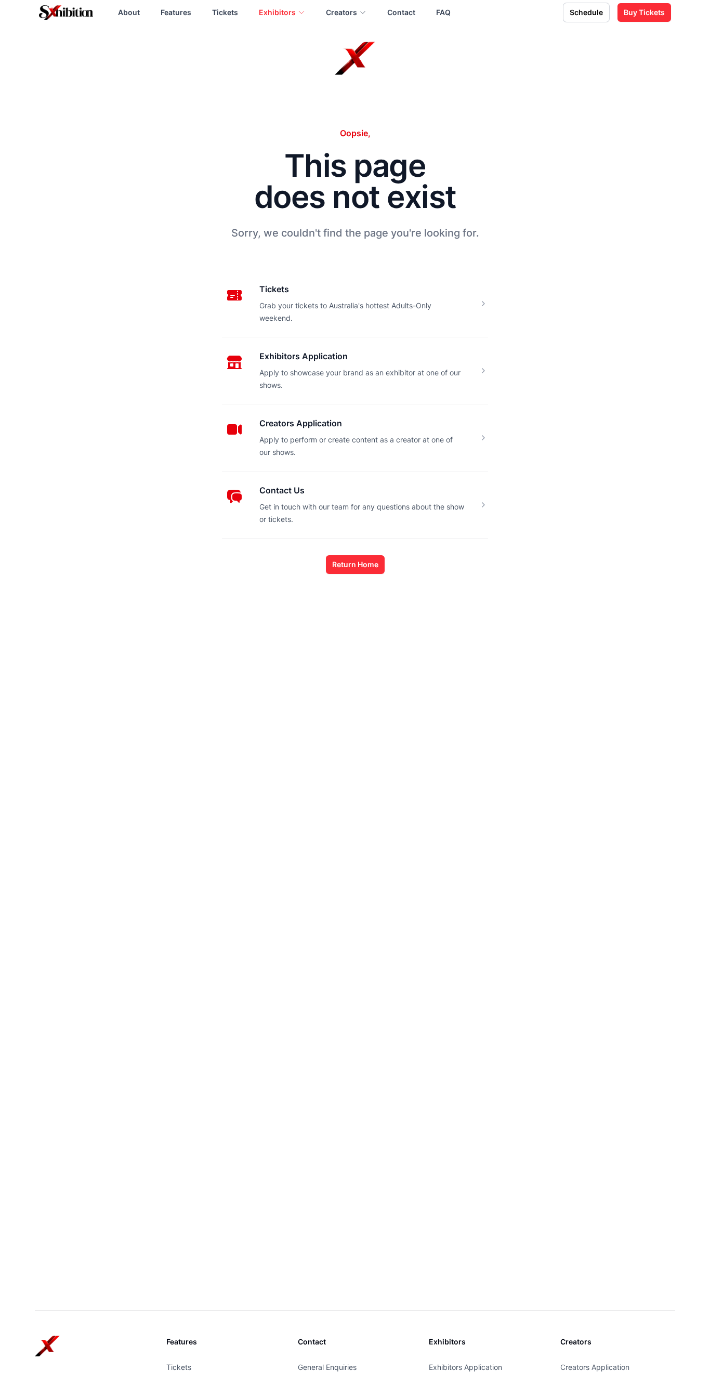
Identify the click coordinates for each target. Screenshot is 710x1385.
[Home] (66, 12)
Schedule (586, 12)
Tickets (274, 289)
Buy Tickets (644, 12)
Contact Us (282, 490)
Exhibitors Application (303, 356)
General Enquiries (327, 1367)
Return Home (355, 564)
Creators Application (300, 423)
